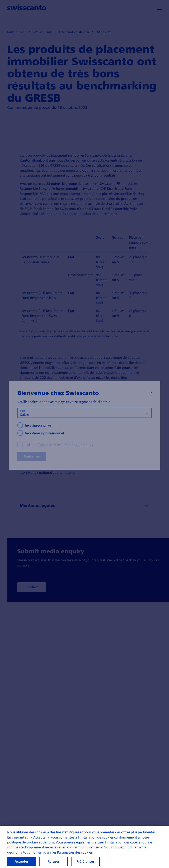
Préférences (85, 861)
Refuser (53, 861)
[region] (84, 847)
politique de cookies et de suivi (30, 842)
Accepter (21, 861)
